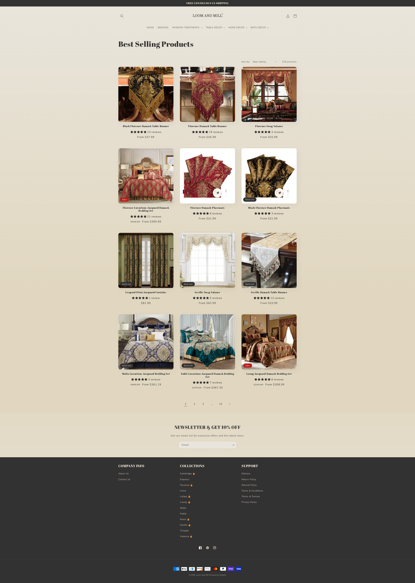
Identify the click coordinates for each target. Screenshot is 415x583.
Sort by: (245, 61)
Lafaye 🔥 (185, 496)
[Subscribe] (233, 445)
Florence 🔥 (186, 485)
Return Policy (249, 479)
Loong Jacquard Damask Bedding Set (269, 373)
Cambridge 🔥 (187, 473)
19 (220, 403)
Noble (183, 513)
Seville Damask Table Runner (269, 292)
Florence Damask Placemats (207, 207)
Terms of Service (251, 496)
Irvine (183, 490)
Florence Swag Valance (269, 126)
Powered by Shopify (217, 575)
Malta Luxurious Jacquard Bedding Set (146, 373)
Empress (184, 479)
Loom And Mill (202, 575)
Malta (183, 507)
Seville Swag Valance (207, 292)
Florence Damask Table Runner (207, 126)
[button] (121, 16)
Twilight (184, 530)
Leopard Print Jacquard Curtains (145, 292)
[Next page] (229, 404)
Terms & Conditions (252, 490)
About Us (123, 473)
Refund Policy (249, 485)
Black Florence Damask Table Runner (146, 126)
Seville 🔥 (185, 525)
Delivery (246, 473)
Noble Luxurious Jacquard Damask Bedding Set (207, 375)
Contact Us (124, 479)
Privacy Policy (249, 502)
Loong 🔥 (185, 502)
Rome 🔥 (185, 519)
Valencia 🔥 (186, 536)
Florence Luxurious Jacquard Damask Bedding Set (146, 209)
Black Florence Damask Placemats (269, 207)
